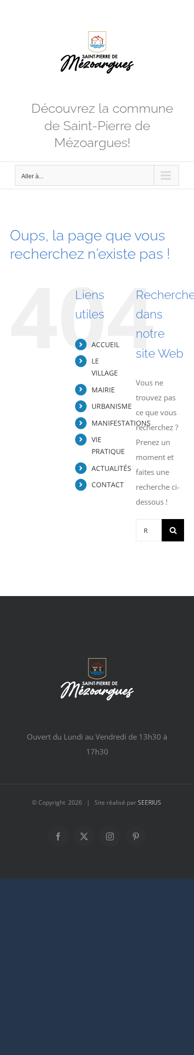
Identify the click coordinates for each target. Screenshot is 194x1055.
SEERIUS (149, 802)
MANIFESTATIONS (121, 423)
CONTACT (108, 484)
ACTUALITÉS (111, 468)
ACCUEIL (105, 344)
